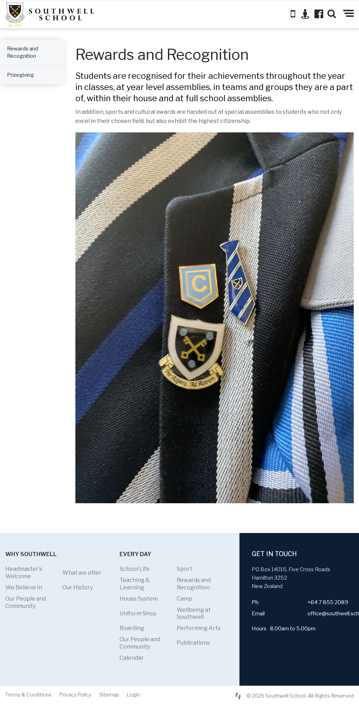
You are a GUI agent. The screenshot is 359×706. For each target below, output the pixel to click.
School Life (135, 569)
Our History (77, 587)
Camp (184, 598)
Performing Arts (199, 628)
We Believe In (23, 587)
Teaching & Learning (135, 584)
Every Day (135, 554)
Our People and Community (25, 602)
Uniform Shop (138, 613)
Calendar (132, 658)
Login (133, 695)
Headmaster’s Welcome (23, 573)
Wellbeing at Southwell (194, 614)
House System (139, 598)
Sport (184, 569)
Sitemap (109, 695)
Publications (193, 642)
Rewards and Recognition (22, 52)
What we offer (81, 572)
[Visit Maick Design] (238, 696)
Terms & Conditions (28, 695)
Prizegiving (20, 75)
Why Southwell (31, 554)
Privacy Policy (75, 695)
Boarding (132, 628)
